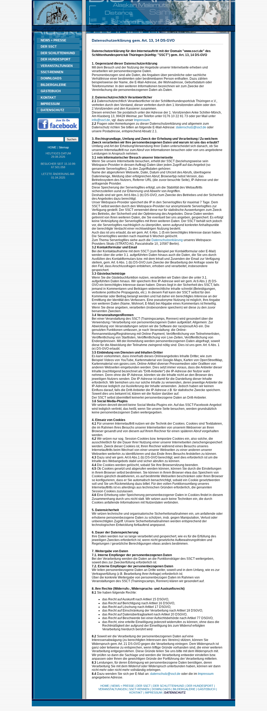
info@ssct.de (101, 120)
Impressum (142, 120)
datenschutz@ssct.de (191, 127)
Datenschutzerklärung (167, 240)
